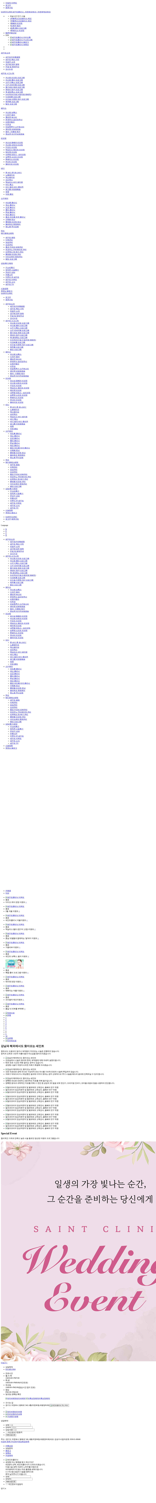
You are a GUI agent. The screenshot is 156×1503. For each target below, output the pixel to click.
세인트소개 (5, 53)
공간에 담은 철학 (12, 64)
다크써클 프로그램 (13, 97)
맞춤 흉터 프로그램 (18, 28)
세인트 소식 (10, 282)
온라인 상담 (10, 272)
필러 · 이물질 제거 (12, 132)
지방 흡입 (9, 194)
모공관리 (9, 245)
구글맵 (15, 1417)
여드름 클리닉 (11, 203)
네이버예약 (21, 1398)
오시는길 (9, 69)
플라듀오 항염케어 (13, 224)
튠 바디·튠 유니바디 (13, 173)
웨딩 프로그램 (11, 259)
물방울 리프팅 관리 (13, 254)
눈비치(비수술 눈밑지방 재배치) (18, 94)
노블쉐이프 (10, 175)
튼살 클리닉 (10, 212)
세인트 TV (9, 284)
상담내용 (9, 1430)
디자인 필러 (10, 115)
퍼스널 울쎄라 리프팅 (14, 143)
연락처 (8, 1427)
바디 (3, 168)
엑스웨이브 (10, 177)
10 (6, 1036)
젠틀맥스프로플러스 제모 (21, 21)
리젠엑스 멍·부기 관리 (14, 252)
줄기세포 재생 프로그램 (15, 87)
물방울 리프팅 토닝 (13, 222)
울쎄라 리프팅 (16, 23)
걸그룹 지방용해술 (13, 189)
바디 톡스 (9, 185)
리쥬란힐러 (10, 122)
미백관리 (9, 240)
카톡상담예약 (44, 1398)
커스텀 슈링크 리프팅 (14, 145)
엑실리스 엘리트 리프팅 (15, 150)
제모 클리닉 (10, 215)
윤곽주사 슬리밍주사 (13, 120)
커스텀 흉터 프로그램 (14, 80)
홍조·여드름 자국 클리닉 (15, 217)
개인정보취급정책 (22, 1442)
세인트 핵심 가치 (12, 60)
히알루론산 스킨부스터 (14, 127)
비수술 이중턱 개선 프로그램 (17, 99)
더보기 (4, 1363)
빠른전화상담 (10, 33)
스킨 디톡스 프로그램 (14, 82)
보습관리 (9, 242)
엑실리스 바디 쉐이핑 (14, 182)
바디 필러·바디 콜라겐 (14, 187)
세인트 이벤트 (11, 280)
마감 (7, 893)
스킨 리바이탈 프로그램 (15, 85)
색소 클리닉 (10, 205)
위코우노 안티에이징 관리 (15, 250)
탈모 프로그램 (11, 104)
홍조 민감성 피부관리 (14, 247)
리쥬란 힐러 (16, 26)
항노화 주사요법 (12, 227)
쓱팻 (7, 192)
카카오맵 (18, 1414)
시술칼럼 (4, 289)
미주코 (8, 124)
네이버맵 (18, 1412)
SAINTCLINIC (26, 12)
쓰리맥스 (9, 180)
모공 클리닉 (10, 207)
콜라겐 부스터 (11, 117)
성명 (7, 1425)
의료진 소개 (10, 62)
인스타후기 (10, 268)
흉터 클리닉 (10, 210)
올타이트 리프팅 (12, 164)
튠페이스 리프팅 (17, 31)
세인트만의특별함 (12, 57)
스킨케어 (4, 198)
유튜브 (8, 1453)
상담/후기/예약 (7, 263)
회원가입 (9, 8)
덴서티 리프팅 (11, 162)
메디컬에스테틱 (7, 233)
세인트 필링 (10, 238)
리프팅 (3, 138)
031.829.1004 (10, 1369)
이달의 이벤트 (11, 3)
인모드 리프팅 (11, 147)
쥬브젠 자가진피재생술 (14, 134)
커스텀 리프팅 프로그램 (15, 78)
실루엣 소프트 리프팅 (14, 157)
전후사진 (9, 275)
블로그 (8, 1451)
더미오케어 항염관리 (13, 257)
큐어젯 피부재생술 (13, 129)
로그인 (8, 5)
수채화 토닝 (10, 219)
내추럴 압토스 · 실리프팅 (15, 155)
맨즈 (3, 231)
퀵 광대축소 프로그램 (14, 92)
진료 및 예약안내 (12, 67)
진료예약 (9, 1455)
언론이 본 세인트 (12, 277)
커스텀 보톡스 (11, 112)
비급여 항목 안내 (8, 1442)
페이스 (3, 108)
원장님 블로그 (6, 291)
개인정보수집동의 (15, 1484)
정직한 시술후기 (12, 270)
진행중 (8, 891)
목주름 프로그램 (12, 102)
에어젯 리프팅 (11, 152)
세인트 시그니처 (7, 73)
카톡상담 (9, 1446)
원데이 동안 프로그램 (14, 90)
